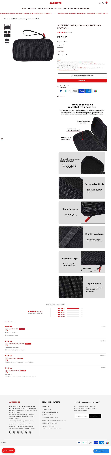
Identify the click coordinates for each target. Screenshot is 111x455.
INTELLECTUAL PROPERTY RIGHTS (52, 429)
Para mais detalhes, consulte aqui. (68, 70)
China (60, 46)
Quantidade (60, 51)
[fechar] (107, 13)
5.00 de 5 (39, 311)
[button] (61, 32)
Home (6, 19)
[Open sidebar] (1, 138)
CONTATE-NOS (46, 409)
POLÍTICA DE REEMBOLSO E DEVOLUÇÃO (54, 420)
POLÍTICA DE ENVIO (47, 415)
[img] (8, 326)
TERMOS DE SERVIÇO (48, 426)
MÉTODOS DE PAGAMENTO (50, 418)
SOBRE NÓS (45, 406)
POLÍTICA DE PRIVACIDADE (49, 423)
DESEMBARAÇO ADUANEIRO (50, 412)
